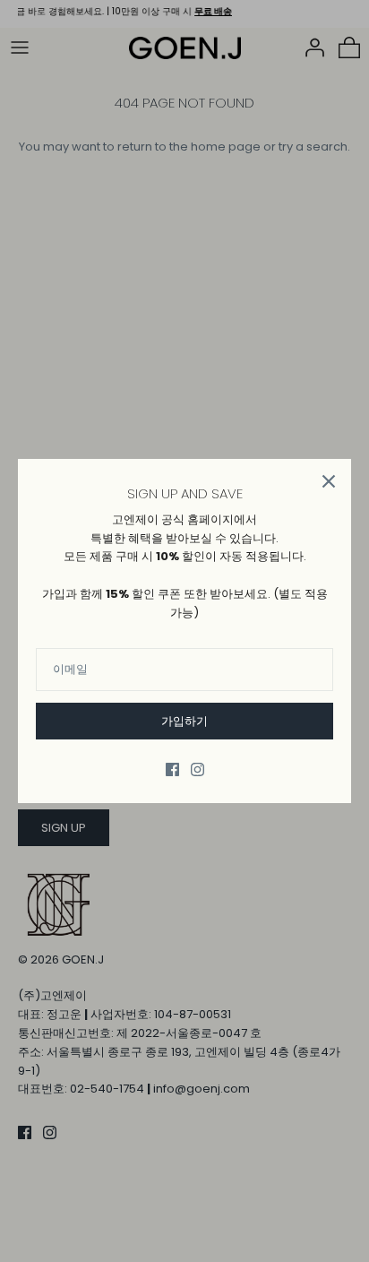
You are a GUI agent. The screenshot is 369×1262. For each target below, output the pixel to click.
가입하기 (184, 721)
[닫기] (328, 481)
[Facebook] (172, 769)
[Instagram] (197, 769)
